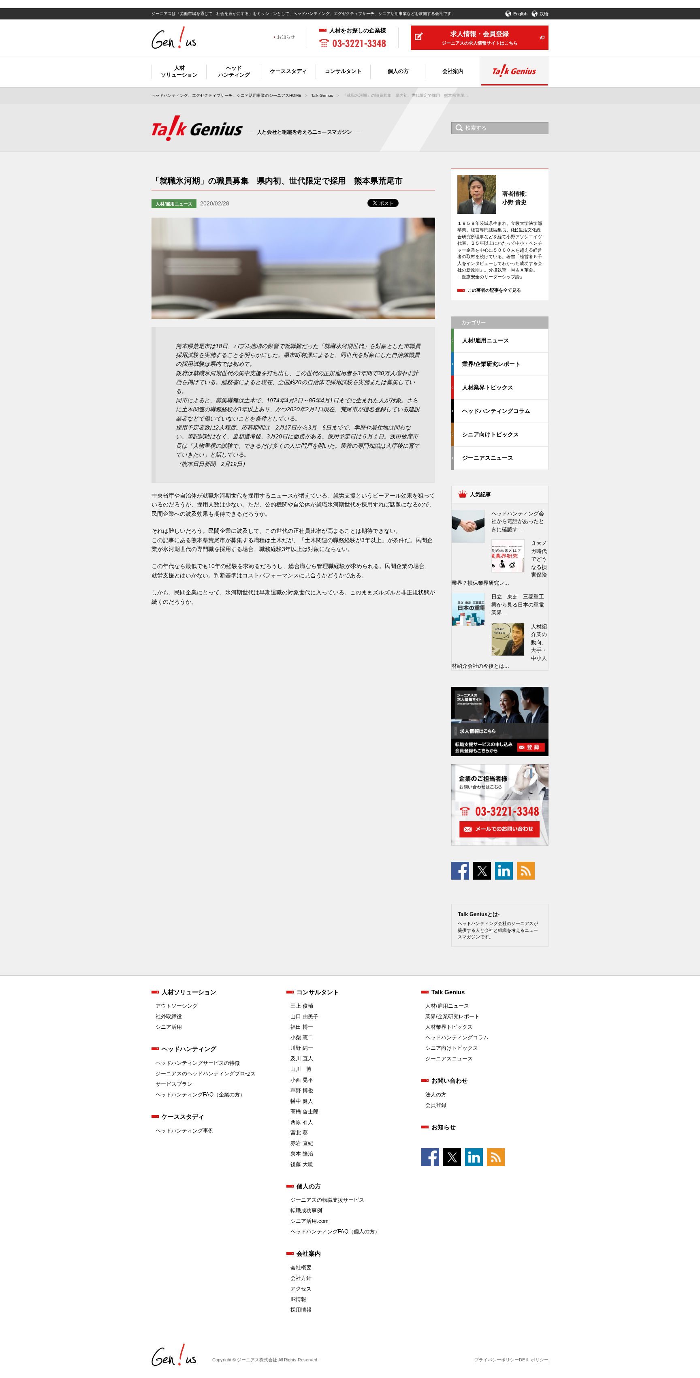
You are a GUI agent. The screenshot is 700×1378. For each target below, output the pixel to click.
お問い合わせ (449, 1080)
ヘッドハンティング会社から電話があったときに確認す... (517, 521)
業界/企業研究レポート (491, 364)
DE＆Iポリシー (533, 1359)
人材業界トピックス (487, 387)
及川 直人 (301, 1058)
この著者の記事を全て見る (494, 290)
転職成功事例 (306, 1210)
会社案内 (309, 1253)
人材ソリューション (189, 992)
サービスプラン (174, 1084)
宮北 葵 (299, 1133)
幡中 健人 (301, 1101)
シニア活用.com (309, 1221)
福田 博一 (301, 1027)
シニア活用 (169, 1027)
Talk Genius (322, 95)
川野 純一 (301, 1048)
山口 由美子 (304, 1016)
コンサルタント (318, 992)
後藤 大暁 (301, 1164)
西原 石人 (301, 1122)
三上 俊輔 (301, 1006)
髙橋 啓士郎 (304, 1112)
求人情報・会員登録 (480, 37)
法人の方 (435, 1095)
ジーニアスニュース (487, 458)
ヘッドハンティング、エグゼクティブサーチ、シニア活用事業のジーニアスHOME (226, 95)
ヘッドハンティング (189, 1048)
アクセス (301, 1289)
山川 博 (301, 1069)
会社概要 (301, 1268)
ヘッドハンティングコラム (496, 411)
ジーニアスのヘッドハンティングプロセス (206, 1073)
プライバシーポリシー (496, 1359)
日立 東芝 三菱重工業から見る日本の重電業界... (517, 604)
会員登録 (435, 1105)
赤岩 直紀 (301, 1143)
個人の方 (309, 1186)
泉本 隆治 (301, 1154)
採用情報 (301, 1310)
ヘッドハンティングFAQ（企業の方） (200, 1095)
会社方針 (301, 1278)
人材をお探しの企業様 (357, 30)
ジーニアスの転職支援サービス (327, 1200)
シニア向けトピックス (490, 434)
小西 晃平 (301, 1080)
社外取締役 (169, 1016)
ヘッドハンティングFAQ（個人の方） (335, 1231)
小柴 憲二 (301, 1037)
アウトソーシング (177, 1006)
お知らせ (286, 37)
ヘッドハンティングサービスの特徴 (198, 1063)
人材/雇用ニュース (174, 203)
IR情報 (298, 1299)
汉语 (544, 13)
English (520, 13)
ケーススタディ (183, 1116)
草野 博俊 (301, 1090)
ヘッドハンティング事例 (184, 1131)
